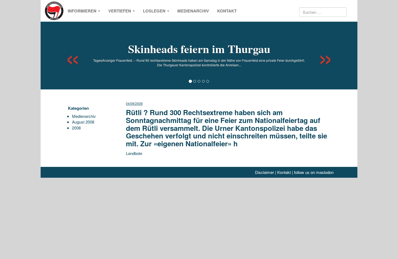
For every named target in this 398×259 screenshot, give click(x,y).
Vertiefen (120, 11)
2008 (76, 128)
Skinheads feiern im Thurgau (199, 48)
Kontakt (227, 11)
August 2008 (83, 122)
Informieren (82, 11)
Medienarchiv (193, 11)
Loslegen (155, 11)
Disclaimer (264, 172)
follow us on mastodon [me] (314, 172)
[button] (68, 55)
